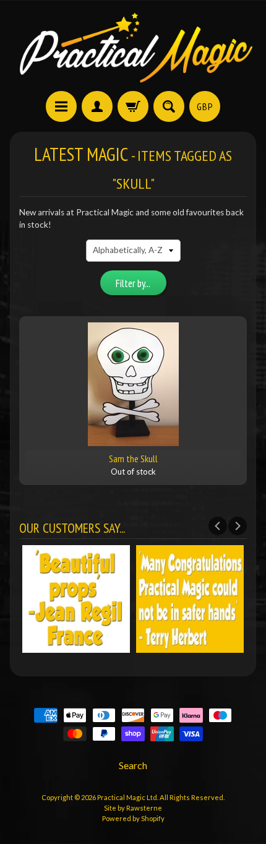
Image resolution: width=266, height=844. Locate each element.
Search (133, 765)
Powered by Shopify (133, 818)
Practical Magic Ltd (127, 797)
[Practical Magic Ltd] (133, 47)
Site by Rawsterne (133, 808)
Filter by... (133, 283)
